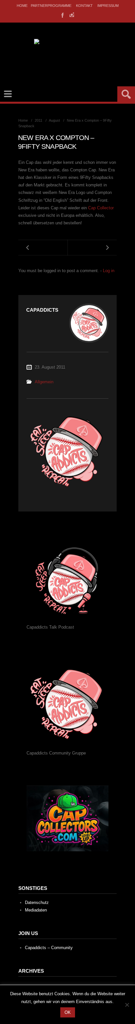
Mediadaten (36, 910)
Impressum (108, 6)
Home (22, 6)
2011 (38, 120)
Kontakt (84, 6)
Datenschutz (37, 902)
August (54, 120)
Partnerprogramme (51, 6)
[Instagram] (71, 14)
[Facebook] (62, 14)
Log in (108, 270)
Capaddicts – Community (49, 947)
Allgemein (44, 381)
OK (68, 1012)
